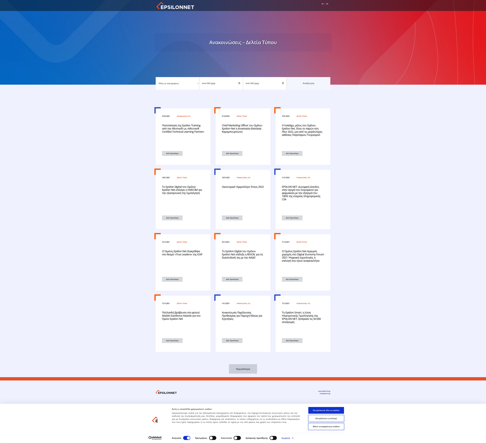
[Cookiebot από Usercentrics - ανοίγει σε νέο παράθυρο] (155, 438)
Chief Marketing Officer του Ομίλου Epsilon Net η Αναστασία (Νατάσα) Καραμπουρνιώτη (242, 128)
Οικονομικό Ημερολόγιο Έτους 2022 (243, 187)
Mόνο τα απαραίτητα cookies (326, 426)
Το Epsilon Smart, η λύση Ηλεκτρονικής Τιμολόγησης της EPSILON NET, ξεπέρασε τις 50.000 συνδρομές (301, 317)
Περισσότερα (243, 368)
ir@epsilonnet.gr (325, 393)
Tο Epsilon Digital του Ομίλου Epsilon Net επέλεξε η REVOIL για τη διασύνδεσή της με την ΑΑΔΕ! (242, 254)
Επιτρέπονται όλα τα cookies (326, 410)
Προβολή (285, 438)
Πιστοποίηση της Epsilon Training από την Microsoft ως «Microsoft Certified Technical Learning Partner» (183, 128)
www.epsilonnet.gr (324, 391)
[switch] (212, 438)
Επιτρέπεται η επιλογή (326, 418)
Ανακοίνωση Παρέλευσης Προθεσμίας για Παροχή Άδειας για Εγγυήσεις (242, 316)
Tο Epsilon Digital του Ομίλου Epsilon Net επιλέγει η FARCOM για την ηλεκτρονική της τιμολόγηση (182, 190)
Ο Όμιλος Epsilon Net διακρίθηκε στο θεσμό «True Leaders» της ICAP (182, 252)
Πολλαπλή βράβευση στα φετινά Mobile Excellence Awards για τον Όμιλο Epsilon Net (181, 316)
